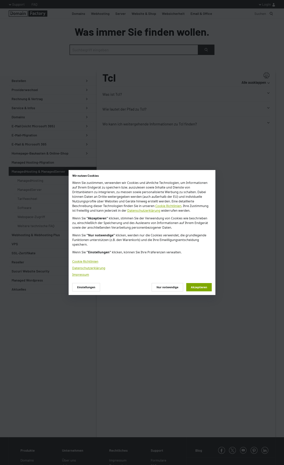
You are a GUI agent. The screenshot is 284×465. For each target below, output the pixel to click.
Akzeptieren (199, 287)
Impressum (80, 274)
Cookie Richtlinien (168, 206)
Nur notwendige (167, 287)
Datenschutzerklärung (143, 210)
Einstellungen (86, 287)
